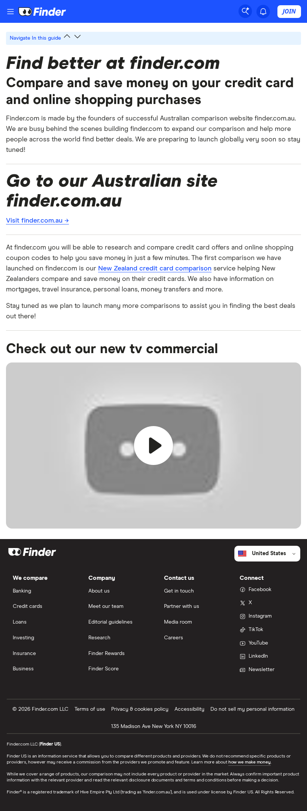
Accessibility (189, 709)
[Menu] (10, 11)
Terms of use (90, 709)
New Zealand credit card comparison (155, 268)
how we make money (249, 762)
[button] (153, 445)
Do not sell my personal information (252, 709)
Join (289, 11)
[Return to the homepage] (42, 11)
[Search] (245, 11)
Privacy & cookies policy (139, 709)
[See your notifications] (263, 11)
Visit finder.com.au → (37, 220)
